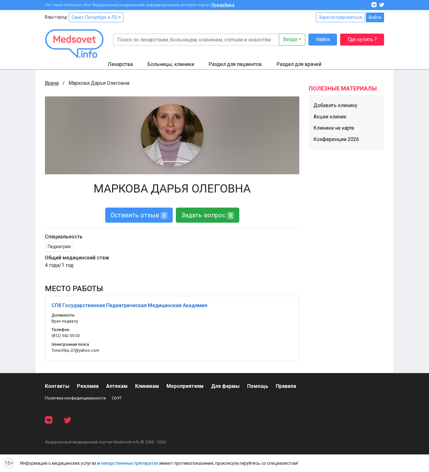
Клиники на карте (333, 128)
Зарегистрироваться (340, 17)
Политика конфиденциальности (75, 398)
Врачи (52, 83)
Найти (323, 39)
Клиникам (147, 386)
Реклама (88, 386)
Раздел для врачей (298, 64)
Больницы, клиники (170, 64)
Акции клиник (329, 117)
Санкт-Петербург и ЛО (95, 17)
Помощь (257, 386)
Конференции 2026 (336, 139)
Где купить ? (362, 39)
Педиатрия (59, 246)
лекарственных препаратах (129, 463)
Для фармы (225, 386)
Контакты (57, 386)
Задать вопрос (206, 215)
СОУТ (117, 398)
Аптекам (117, 386)
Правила (286, 386)
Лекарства (120, 64)
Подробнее (223, 5)
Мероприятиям (185, 386)
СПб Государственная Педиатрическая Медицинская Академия (129, 305)
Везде (290, 39)
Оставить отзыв (138, 215)
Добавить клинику (335, 105)
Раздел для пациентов (235, 64)
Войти (375, 17)
